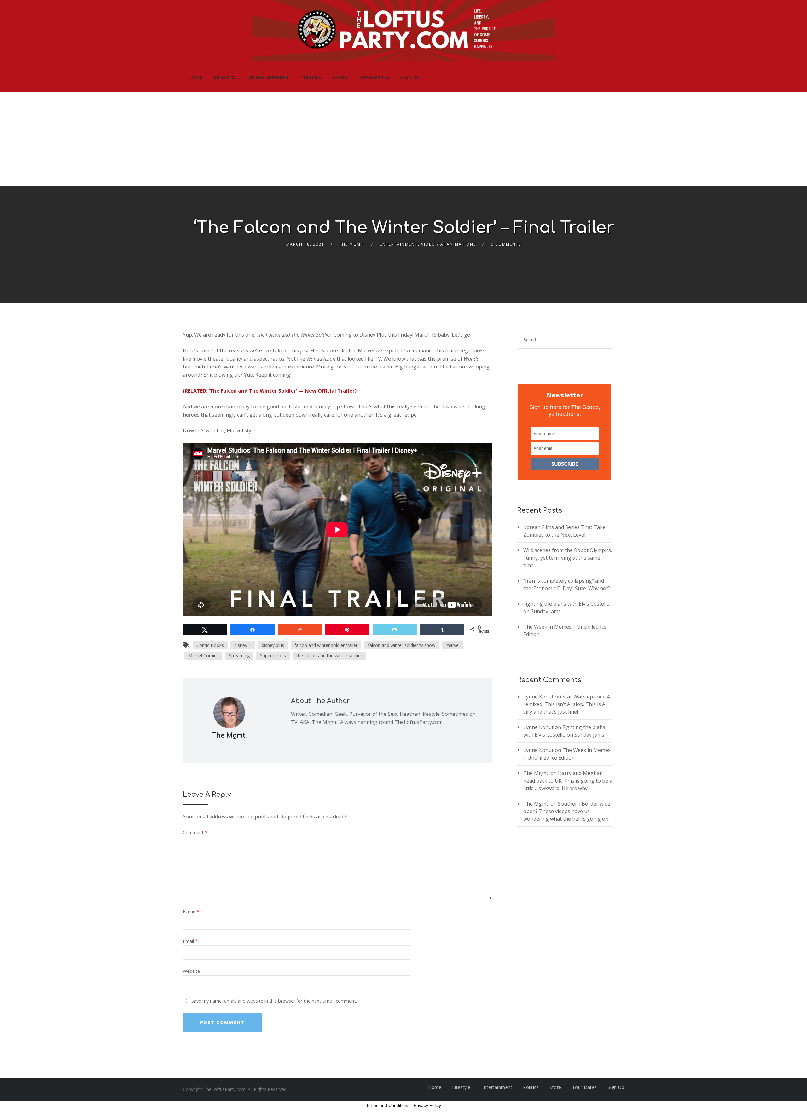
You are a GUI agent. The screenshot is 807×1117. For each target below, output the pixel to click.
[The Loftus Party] (403, 31)
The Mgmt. (352, 244)
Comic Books (210, 645)
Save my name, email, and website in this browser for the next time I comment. (274, 1001)
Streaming (239, 655)
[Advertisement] (403, 139)
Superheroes (273, 655)
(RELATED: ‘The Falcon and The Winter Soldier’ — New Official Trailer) (270, 390)
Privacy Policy (427, 1105)
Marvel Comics (203, 655)
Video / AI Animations (448, 244)
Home (195, 77)
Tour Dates (375, 77)
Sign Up (410, 77)
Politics (311, 77)
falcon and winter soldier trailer (325, 645)
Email (190, 941)
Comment (195, 832)
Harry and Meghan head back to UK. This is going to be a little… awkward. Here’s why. (567, 781)
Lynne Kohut (538, 696)
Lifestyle (225, 77)
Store (340, 77)
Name (191, 912)
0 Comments (506, 244)
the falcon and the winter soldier (329, 655)
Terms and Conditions (387, 1105)
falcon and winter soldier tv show (401, 645)
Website (191, 971)
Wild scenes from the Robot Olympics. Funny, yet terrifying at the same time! (567, 558)
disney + (242, 645)
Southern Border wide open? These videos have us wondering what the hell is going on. (566, 811)
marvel (453, 645)
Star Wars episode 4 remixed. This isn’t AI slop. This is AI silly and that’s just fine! (566, 704)
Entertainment (268, 77)
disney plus (273, 645)
